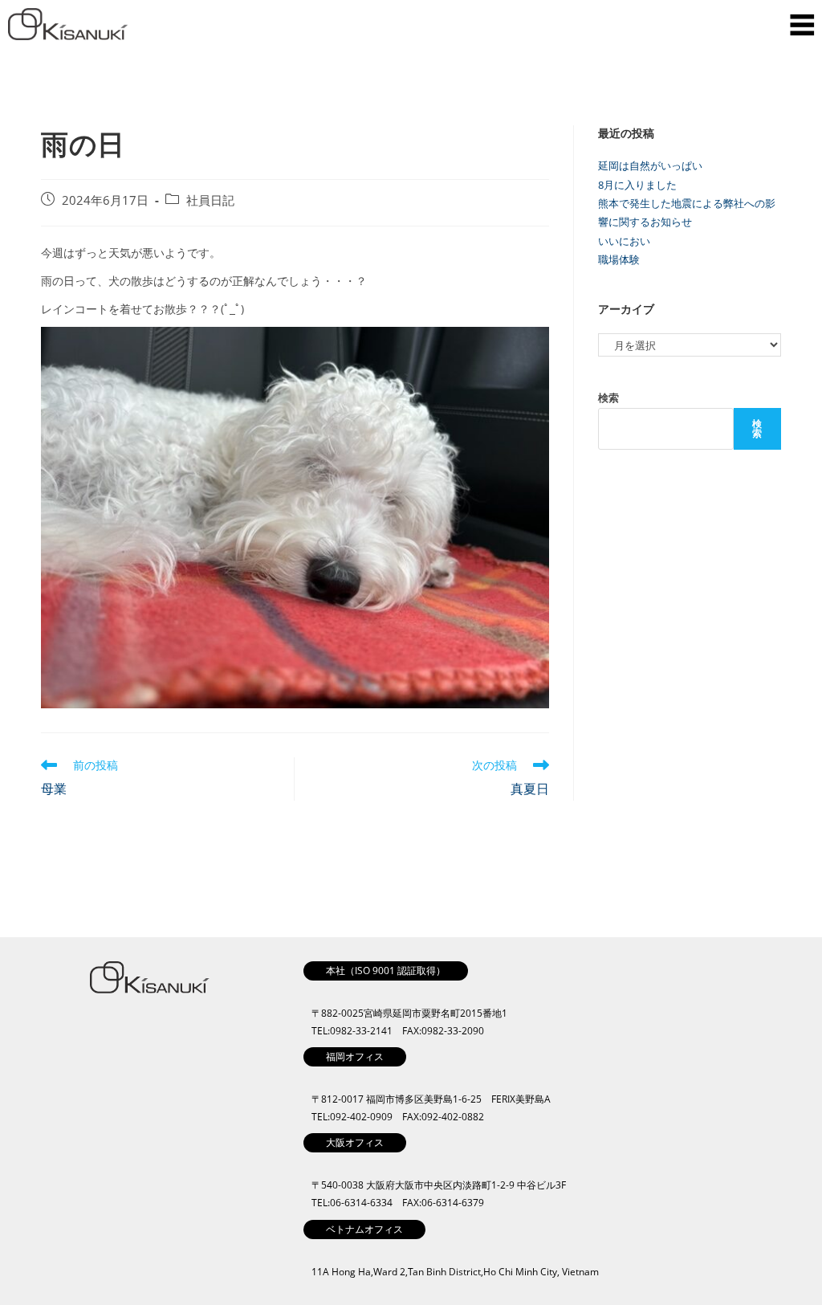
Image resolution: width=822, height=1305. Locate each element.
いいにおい (624, 241)
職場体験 (619, 259)
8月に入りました (637, 184)
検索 (608, 397)
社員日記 (210, 200)
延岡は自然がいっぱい (650, 165)
